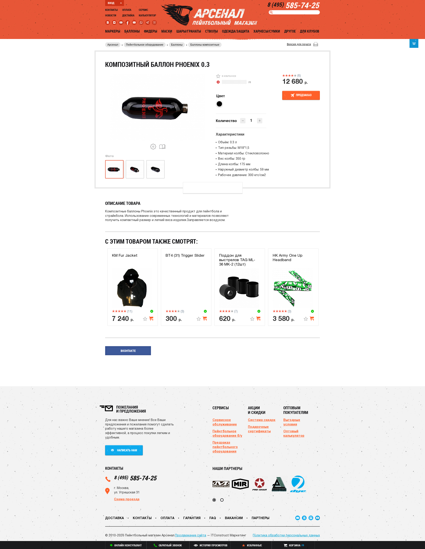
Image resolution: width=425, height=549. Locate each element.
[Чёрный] (219, 104)
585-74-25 (135, 477)
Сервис (143, 10)
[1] (283, 75)
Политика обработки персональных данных (286, 535)
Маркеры (112, 31)
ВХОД (111, 3)
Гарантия (192, 518)
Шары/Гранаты (188, 31)
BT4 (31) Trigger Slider (185, 255)
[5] (295, 75)
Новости (110, 15)
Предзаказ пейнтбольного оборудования (225, 446)
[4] (292, 75)
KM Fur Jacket (124, 255)
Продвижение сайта (190, 535)
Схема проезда (126, 499)
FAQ (212, 518)
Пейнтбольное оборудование (144, 44)
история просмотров (213, 545)
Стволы (211, 31)
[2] (286, 75)
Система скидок (261, 420)
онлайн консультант (128, 545)
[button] (259, 120)
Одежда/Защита (235, 31)
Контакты (111, 10)
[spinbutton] (251, 120)
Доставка (128, 15)
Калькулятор (147, 15)
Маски (166, 31)
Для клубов (309, 31)
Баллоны (132, 31)
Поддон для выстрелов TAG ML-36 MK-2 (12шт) (237, 260)
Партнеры (260, 518)
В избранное (229, 76)
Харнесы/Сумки (266, 31)
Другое (290, 31)
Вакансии (234, 518)
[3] (289, 75)
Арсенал (112, 44)
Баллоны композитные (204, 44)
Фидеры (150, 31)
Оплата (126, 10)
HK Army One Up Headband (287, 257)
